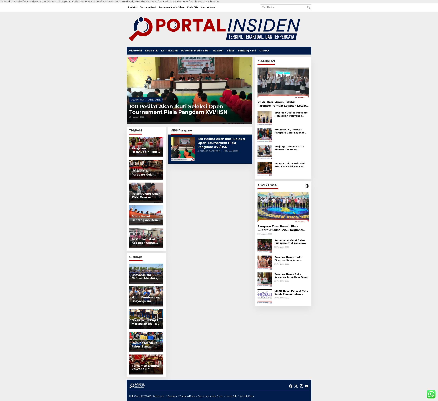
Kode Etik (231, 396)
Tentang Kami (187, 396)
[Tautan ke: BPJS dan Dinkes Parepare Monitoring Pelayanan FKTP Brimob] (264, 118)
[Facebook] (290, 386)
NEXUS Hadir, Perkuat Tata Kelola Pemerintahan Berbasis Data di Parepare (291, 293)
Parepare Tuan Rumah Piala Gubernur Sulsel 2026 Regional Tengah (280, 228)
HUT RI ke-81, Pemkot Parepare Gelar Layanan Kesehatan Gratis (289, 131)
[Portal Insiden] (214, 28)
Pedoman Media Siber (210, 396)
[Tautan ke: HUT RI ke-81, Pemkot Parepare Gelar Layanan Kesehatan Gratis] (264, 135)
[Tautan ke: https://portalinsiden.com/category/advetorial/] (307, 186)
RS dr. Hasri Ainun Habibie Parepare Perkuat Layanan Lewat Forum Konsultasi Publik (281, 104)
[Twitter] (296, 386)
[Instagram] (301, 386)
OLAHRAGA (138, 99)
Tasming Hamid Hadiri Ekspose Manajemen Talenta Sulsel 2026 (288, 259)
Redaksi (172, 396)
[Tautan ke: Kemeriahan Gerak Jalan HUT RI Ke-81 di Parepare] (264, 245)
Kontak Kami (247, 396)
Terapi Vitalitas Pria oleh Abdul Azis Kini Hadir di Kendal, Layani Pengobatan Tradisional (289, 165)
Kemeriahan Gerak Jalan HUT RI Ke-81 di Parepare (290, 242)
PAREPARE (154, 99)
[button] (308, 7)
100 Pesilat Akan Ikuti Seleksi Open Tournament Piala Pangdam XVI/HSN (178, 109)
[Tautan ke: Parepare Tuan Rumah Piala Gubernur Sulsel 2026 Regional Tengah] (283, 207)
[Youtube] (306, 386)
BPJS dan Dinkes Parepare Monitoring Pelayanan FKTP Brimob (291, 114)
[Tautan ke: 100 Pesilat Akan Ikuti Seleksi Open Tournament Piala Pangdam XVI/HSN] (189, 90)
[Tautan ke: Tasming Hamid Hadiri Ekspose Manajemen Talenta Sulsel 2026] (264, 262)
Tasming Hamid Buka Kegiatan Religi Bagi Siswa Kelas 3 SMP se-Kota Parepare (291, 276)
